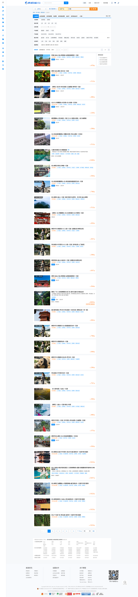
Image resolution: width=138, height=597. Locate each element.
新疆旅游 (45, 553)
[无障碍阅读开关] (115, 3)
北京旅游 (45, 547)
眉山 (77, 544)
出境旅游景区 (56, 539)
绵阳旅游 (43, 12)
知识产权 (90, 579)
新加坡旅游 (95, 555)
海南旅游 (62, 553)
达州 (61, 544)
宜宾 (69, 541)
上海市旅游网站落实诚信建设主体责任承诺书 (86, 591)
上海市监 (45, 594)
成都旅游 (78, 557)
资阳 (44, 546)
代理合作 (55, 575)
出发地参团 (42, 16)
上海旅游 (53, 547)
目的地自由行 (74, 16)
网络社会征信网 (53, 594)
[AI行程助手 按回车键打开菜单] (3, 35)
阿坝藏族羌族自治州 (80, 543)
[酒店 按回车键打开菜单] (3, 7)
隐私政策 (90, 575)
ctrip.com (53, 586)
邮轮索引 (36, 575)
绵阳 (86, 544)
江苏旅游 (45, 550)
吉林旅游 (87, 547)
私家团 (55, 16)
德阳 (77, 541)
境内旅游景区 (50, 539)
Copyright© (43, 586)
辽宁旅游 (95, 547)
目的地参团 (49, 16)
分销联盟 (55, 571)
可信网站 (68, 594)
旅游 (34, 12)
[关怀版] (118, 3)
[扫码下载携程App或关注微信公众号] (112, 3)
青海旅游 (87, 552)
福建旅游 (78, 550)
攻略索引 (36, 571)
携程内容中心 (82, 579)
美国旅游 (87, 555)
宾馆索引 (28, 571)
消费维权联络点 (93, 594)
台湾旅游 (87, 553)
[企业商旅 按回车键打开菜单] (3, 61)
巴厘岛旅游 (62, 555)
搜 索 (94, 9)
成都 (53, 541)
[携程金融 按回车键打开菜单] (3, 56)
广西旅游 (62, 552)
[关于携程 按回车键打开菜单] (3, 69)
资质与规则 (104, 588)
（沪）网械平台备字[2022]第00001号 (73, 588)
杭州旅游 (62, 557)
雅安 (94, 544)
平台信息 (100, 588)
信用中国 (77, 594)
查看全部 (65, 539)
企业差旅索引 (29, 577)
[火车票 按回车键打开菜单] (3, 14)
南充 (94, 543)
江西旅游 (70, 550)
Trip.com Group (83, 582)
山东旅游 (62, 549)
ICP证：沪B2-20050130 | (70, 586)
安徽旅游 (62, 550)
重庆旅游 (70, 547)
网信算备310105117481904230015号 (94, 586)
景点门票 (108, 16)
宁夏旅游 (95, 549)
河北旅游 (45, 549)
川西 (61, 541)
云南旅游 (70, 552)
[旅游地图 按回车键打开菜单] (3, 43)
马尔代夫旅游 (46, 555)
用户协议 (81, 575)
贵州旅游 (78, 552)
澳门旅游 (78, 553)
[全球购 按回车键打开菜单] (3, 48)
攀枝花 (44, 544)
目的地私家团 (61, 16)
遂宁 (53, 543)
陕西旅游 (78, 549)
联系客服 (105, 2)
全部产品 (62, 9)
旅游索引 (61, 539)
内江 (53, 544)
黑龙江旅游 (79, 547)
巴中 (69, 543)
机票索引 (28, 573)
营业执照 (81, 577)
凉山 (69, 544)
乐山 (44, 541)
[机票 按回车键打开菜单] (3, 11)
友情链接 (63, 571)
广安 (61, 543)
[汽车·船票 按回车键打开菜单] (3, 26)
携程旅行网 (32, 3)
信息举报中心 (60, 594)
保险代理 (63, 573)
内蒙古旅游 (95, 552)
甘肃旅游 (87, 549)
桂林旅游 (87, 557)
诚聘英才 (90, 573)
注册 (90, 2)
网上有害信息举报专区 (86, 594)
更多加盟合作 (55, 577)
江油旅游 (36, 16)
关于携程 (81, 571)
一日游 (80, 16)
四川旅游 (38, 12)
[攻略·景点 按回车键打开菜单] (3, 39)
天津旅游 (62, 547)
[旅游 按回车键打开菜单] (3, 18)
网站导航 (36, 573)
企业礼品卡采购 (56, 573)
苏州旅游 (70, 557)
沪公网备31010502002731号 (45, 588)
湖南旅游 (95, 550)
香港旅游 (70, 553)
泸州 (44, 543)
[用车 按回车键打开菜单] (3, 30)
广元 (94, 541)
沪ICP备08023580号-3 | (81, 586)
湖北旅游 (87, 550)
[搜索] (66, 3)
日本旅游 (78, 555)
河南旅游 (53, 549)
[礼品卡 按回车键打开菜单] (3, 52)
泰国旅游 (70, 555)
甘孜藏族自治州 (88, 543)
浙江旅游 (53, 550)
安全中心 (90, 577)
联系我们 (81, 573)
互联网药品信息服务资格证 (58, 588)
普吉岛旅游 (54, 555)
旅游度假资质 (94, 588)
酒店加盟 (63, 575)
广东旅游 (53, 552)
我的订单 (96, 2)
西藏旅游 (53, 553)
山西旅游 (70, 549)
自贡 (86, 541)
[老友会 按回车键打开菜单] (3, 65)
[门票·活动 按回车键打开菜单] (3, 22)
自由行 (67, 16)
